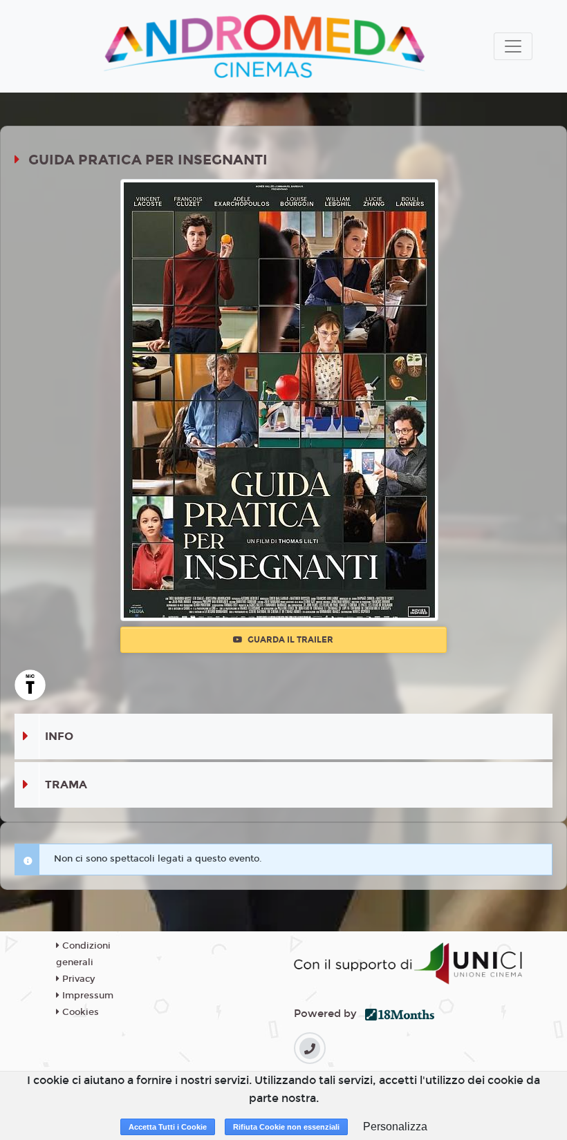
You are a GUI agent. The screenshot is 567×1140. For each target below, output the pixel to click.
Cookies (79, 1012)
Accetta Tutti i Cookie (168, 1127)
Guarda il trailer (289, 640)
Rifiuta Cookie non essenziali (286, 1127)
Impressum (86, 995)
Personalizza (395, 1126)
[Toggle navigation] (513, 46)
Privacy (77, 979)
